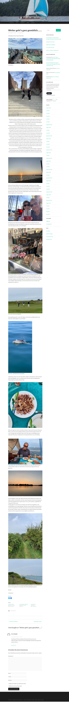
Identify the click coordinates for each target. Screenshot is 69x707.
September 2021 (49, 158)
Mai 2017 (48, 211)
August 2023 (48, 138)
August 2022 (48, 152)
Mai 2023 (48, 147)
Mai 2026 (48, 116)
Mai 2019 (48, 189)
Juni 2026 (48, 113)
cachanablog (20, 32)
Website (10, 680)
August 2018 (48, 194)
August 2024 (48, 127)
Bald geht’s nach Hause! (50, 41)
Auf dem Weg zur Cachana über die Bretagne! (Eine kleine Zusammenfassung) (53, 58)
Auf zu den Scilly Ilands (50, 47)
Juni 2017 (48, 208)
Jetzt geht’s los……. (34, 604)
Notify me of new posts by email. (15, 686)
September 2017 (49, 200)
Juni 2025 (48, 121)
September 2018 (49, 191)
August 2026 (48, 107)
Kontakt (33, 22)
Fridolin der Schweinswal (13, 621)
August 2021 (48, 161)
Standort (23, 22)
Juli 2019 (47, 183)
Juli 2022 (47, 155)
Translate (54, 100)
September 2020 (49, 169)
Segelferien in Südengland (50, 44)
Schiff (17, 22)
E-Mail (9, 676)
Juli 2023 (47, 141)
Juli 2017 (47, 205)
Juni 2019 (48, 186)
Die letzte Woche (11, 604)
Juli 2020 (47, 175)
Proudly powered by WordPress (15, 699)
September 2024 (49, 124)
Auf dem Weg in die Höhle (23, 604)
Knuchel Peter (48, 62)
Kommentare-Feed (49, 236)
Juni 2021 (48, 166)
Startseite (11, 22)
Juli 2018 (47, 197)
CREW (28, 22)
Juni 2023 (48, 144)
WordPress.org (49, 239)
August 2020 (48, 172)
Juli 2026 (47, 110)
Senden (49, 93)
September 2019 (49, 177)
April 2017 (48, 214)
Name (9, 673)
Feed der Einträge (49, 233)
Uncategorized (13, 610)
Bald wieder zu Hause (38, 621)
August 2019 (48, 180)
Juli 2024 (47, 130)
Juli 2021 (47, 163)
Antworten (13, 645)
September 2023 (49, 135)
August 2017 (48, 203)
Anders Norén (41, 699)
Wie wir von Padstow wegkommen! (52, 50)
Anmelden (48, 230)
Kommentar (10, 656)
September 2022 (49, 149)
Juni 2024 (48, 133)
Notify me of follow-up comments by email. (17, 683)
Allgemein (48, 221)
